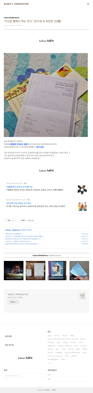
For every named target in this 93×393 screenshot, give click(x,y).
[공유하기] (12, 220)
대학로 (74, 356)
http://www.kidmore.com (16, 200)
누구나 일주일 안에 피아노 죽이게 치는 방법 (63, 339)
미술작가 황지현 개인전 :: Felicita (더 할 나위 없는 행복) (21, 244)
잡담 (58, 342)
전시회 (83, 339)
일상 (50, 335)
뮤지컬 (51, 349)
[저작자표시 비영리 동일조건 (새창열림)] (31, 220)
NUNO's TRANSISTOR (16, 3)
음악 (63, 359)
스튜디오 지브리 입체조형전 (13, 234)
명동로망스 (52, 346)
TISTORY (47, 390)
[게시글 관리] (15, 220)
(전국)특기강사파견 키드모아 (18, 203)
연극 (67, 356)
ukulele (51, 342)
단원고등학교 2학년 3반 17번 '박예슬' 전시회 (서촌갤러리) (21, 239)
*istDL (83, 346)
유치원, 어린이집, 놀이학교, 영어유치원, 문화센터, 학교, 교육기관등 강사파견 (35, 206)
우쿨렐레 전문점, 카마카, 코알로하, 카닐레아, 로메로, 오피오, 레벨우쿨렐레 (34, 189)
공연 (78, 349)
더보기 (49, 363)
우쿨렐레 (59, 352)
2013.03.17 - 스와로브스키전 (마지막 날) (17, 241)
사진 (64, 349)
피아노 (74, 342)
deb (57, 349)
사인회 (65, 335)
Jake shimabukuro (56, 356)
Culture (8, 230)
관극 (85, 352)
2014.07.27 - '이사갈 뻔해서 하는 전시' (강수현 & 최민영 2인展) (23, 236)
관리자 (54, 390)
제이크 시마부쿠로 (65, 346)
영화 (72, 335)
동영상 (66, 342)
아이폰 (51, 352)
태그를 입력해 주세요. (73, 352)
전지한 (71, 349)
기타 (80, 342)
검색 (43, 376)
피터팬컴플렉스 (54, 359)
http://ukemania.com (14, 183)
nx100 (57, 335)
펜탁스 (85, 349)
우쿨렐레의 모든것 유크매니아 (19, 186)
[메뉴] (88, 4)
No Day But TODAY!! (15, 297)
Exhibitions (16, 230)
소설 (76, 346)
